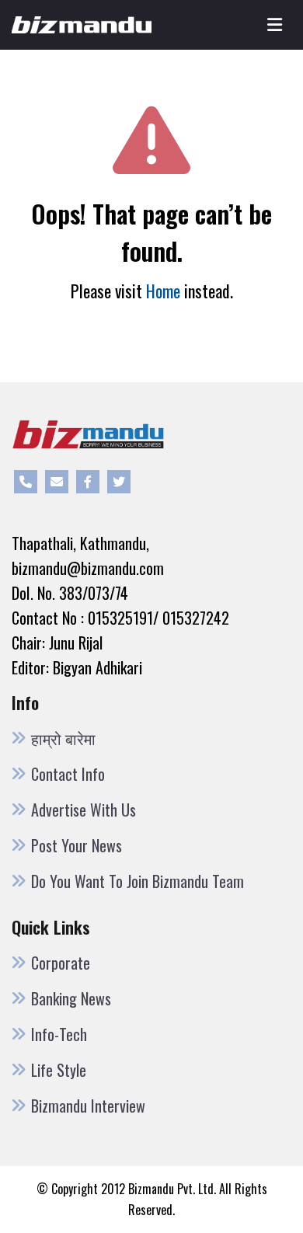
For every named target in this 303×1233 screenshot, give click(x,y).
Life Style (58, 1069)
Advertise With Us (83, 809)
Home (163, 290)
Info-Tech (59, 1034)
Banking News (71, 998)
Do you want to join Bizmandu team (137, 881)
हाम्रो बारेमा (63, 738)
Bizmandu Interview (88, 1105)
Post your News (76, 845)
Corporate (60, 962)
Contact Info (68, 773)
